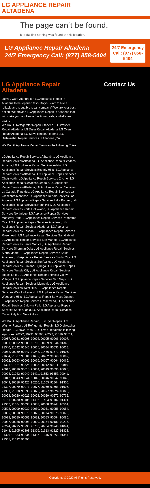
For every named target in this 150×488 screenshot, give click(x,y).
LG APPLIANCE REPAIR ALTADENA (36, 7)
